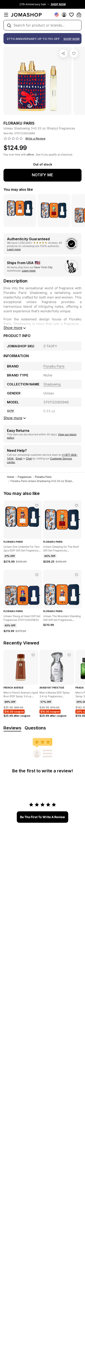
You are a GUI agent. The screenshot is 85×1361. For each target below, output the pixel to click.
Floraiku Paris (43, 476)
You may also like (18, 189)
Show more (12, 327)
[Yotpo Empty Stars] (13, 139)
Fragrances (24, 476)
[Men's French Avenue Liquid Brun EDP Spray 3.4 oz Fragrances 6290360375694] (33, 655)
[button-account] (64, 14)
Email (19, 458)
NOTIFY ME (42, 175)
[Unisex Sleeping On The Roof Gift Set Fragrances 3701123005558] (76, 505)
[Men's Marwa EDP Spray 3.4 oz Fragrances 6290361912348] (69, 655)
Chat (29, 458)
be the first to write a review (42, 817)
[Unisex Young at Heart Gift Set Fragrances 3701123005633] (37, 575)
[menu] (6, 14)
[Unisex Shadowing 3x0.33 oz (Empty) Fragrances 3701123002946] (74, 53)
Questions (35, 728)
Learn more (14, 249)
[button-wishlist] (71, 14)
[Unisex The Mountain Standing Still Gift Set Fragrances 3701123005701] (76, 575)
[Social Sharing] (63, 53)
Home (10, 476)
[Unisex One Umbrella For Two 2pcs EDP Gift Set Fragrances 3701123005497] (37, 505)
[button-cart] (79, 14)
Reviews (12, 728)
